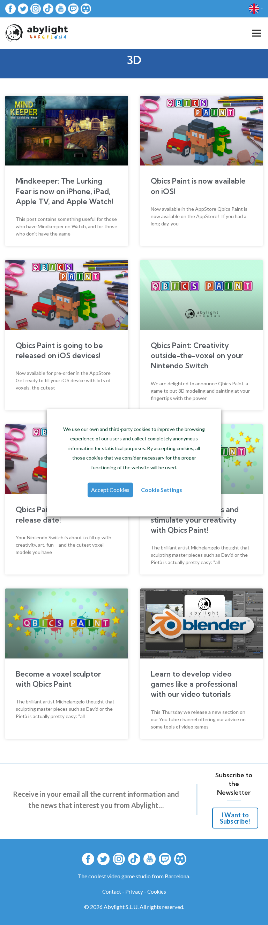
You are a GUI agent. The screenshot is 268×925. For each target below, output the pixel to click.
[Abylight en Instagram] (35, 8)
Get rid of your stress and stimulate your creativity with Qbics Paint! (195, 519)
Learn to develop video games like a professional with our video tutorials (194, 684)
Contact (111, 891)
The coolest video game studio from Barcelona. (134, 876)
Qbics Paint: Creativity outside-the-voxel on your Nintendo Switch (197, 355)
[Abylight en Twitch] (73, 8)
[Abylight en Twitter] (23, 8)
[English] (255, 9)
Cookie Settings (161, 489)
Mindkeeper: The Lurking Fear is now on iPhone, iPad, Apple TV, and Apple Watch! (64, 191)
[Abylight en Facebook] (10, 8)
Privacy (134, 891)
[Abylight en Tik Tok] (48, 8)
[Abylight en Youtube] (60, 8)
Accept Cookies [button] (110, 489)
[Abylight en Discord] (86, 8)
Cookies (156, 891)
